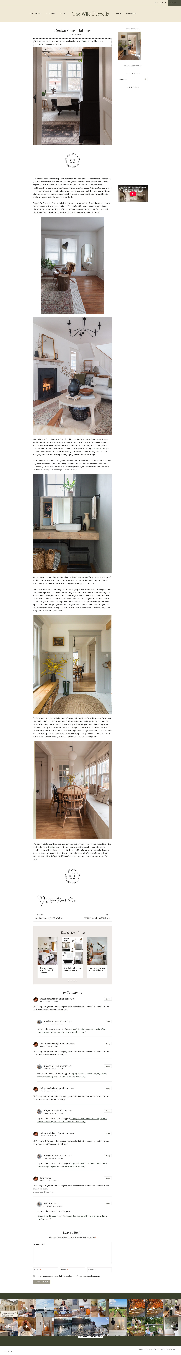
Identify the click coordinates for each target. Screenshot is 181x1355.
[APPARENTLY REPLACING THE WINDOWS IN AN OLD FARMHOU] (99, 1308)
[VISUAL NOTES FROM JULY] (99, 1326)
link (54, 847)
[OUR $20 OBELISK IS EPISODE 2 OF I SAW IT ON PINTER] (136, 1326)
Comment (39, 1244)
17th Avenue (170, 1349)
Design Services (35, 13)
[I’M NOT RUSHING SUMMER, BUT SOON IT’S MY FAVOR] (136, 1308)
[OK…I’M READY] (81, 1308)
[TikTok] (11, 1351)
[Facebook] (158, 3)
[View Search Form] (165, 3)
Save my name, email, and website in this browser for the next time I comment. (68, 1276)
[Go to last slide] (40, 957)
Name (37, 1270)
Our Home (78, 34)
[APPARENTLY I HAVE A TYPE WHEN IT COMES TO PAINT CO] (9, 1308)
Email (64, 1270)
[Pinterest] (160, 3)
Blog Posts (51, 13)
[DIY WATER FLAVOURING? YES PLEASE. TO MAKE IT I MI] (63, 1308)
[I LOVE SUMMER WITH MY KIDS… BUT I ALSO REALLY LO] (118, 1308)
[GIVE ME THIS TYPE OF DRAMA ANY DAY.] (172, 1326)
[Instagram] (155, 3)
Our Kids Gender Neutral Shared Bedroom (46, 970)
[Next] (104, 957)
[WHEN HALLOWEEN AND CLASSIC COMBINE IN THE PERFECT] (118, 1326)
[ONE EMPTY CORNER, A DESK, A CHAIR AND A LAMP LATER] (27, 1308)
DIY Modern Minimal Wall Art (97, 916)
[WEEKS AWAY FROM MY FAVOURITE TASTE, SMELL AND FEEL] (45, 1326)
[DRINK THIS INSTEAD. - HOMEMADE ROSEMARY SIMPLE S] (9, 1326)
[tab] (68, 981)
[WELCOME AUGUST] (81, 1326)
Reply (108, 999)
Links (63, 13)
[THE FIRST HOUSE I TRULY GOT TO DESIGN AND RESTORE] (172, 1308)
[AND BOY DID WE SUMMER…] (45, 1308)
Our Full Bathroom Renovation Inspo (72, 969)
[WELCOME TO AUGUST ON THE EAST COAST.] (63, 1326)
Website (91, 1270)
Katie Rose (49, 1203)
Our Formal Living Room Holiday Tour (97, 969)
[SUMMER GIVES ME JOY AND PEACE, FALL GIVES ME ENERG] (154, 1308)
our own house (98, 448)
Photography (131, 13)
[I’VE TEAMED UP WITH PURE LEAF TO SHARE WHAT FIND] (154, 1326)
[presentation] (48, 951)
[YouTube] (163, 3)
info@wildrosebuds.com (55, 1021)
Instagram (86, 41)
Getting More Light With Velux (48, 916)
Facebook (39, 44)
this (50, 847)
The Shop (174, 3)
